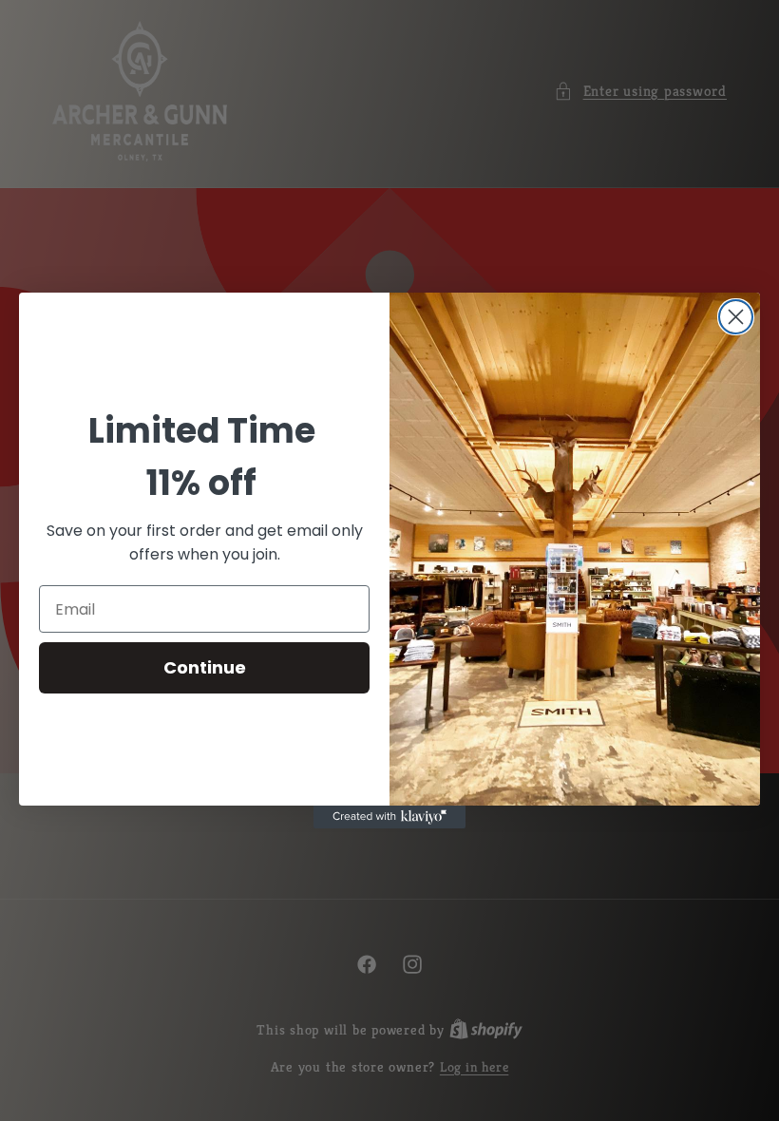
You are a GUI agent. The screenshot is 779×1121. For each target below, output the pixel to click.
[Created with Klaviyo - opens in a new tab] (390, 817)
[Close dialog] (735, 316)
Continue (204, 667)
